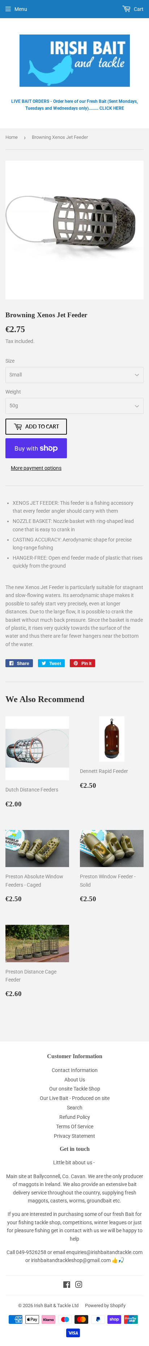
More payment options (36, 468)
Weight (13, 392)
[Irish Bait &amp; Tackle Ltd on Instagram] (78, 1286)
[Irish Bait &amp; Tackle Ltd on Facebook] (67, 1286)
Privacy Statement (74, 1136)
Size (9, 361)
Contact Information (75, 1070)
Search (74, 1108)
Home (11, 137)
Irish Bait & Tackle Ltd (56, 1305)
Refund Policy (74, 1117)
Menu (20, 9)
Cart (138, 9)
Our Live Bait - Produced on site (75, 1098)
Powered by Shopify (105, 1305)
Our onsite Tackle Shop (74, 1089)
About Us (74, 1080)
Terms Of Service (74, 1126)
